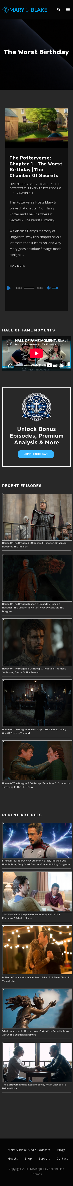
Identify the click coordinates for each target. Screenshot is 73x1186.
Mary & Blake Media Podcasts (29, 1150)
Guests (13, 1158)
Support (44, 1158)
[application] (36, 288)
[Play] (8, 288)
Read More (17, 266)
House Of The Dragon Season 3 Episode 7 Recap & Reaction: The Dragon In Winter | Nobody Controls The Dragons (33, 608)
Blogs (61, 1150)
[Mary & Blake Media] (25, 9)
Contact (62, 1158)
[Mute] (49, 288)
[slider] (57, 291)
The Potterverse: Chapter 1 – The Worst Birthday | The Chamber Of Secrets (36, 166)
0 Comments (25, 192)
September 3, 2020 (21, 184)
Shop (28, 1158)
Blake (44, 184)
